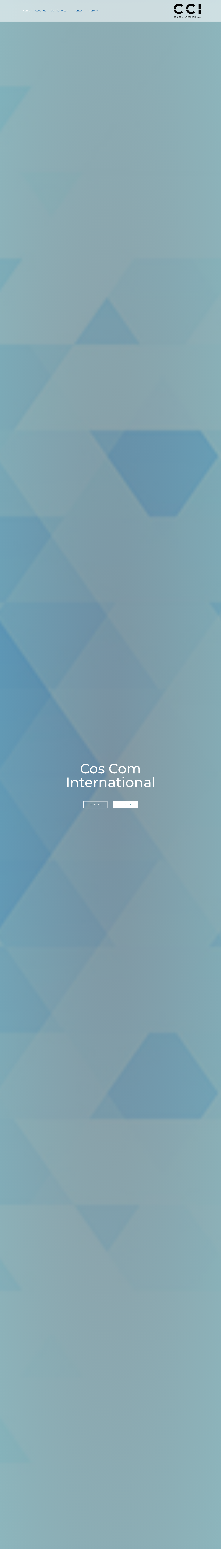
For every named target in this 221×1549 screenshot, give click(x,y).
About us (40, 10)
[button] (95, 804)
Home (26, 10)
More (91, 10)
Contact (79, 10)
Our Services (58, 10)
